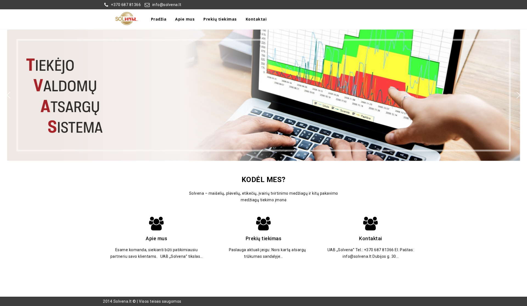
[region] (263, 95)
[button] (263, 95)
